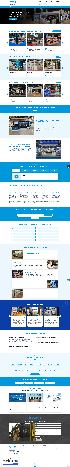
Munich (45, 364)
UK (55, 370)
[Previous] (7, 42)
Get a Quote (12, 19)
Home (10, 6)
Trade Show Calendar (41, 6)
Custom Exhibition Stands (50, 382)
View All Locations (35, 374)
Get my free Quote (35, 218)
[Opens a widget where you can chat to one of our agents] (67, 466)
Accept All (15, 463)
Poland (51, 370)
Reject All (10, 463)
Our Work (53, 6)
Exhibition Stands (22, 6)
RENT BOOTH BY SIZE (15, 6)
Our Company (48, 6)
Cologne (51, 364)
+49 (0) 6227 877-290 (46, 1)
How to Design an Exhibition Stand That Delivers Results (52, 404)
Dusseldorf (20, 364)
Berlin (32, 364)
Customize (5, 463)
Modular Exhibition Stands (36, 448)
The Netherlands (45, 448)
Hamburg (26, 364)
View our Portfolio (57, 31)
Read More (14, 325)
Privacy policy (45, 438)
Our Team (24, 449)
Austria (45, 370)
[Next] (62, 42)
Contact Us (58, 6)
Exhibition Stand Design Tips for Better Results (35, 404)
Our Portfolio (24, 448)
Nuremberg (39, 364)
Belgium (39, 370)
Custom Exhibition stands (36, 447)
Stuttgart (58, 364)
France (16, 370)
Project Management (28, 382)
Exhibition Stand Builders (39, 382)
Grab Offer (68, 280)
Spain (34, 370)
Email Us (19, 19)
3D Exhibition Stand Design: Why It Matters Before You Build (17, 405)
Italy (29, 370)
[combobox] (58, 1)
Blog (23, 447)
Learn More (58, 56)
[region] (10, 461)
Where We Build (34, 6)
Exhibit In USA (28, 6)
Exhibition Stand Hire (19, 382)
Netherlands (23, 370)
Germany (13, 364)
